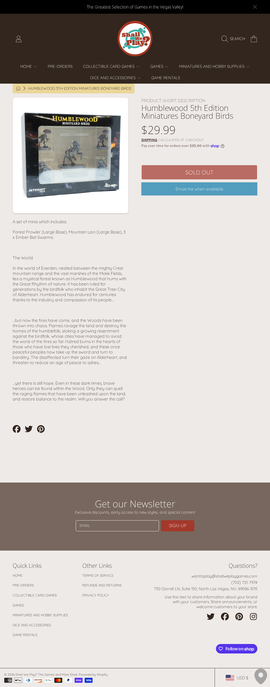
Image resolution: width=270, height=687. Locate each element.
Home (17, 575)
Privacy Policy (95, 595)
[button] (234, 39)
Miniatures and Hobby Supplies (40, 615)
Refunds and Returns (102, 585)
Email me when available (199, 189)
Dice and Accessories (32, 625)
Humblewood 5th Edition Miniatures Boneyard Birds (79, 88)
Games (18, 605)
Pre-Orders (23, 585)
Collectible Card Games (35, 595)
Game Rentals (25, 635)
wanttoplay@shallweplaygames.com (224, 576)
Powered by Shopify (93, 674)
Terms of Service (97, 575)
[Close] (255, 7)
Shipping (149, 140)
